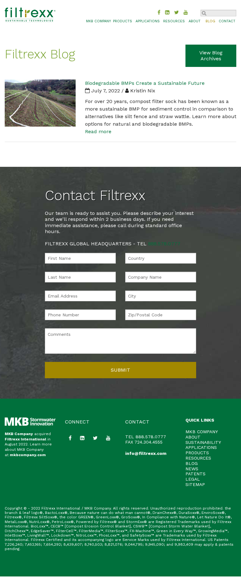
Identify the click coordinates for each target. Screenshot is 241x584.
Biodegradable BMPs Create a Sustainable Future (145, 83)
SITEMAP (195, 484)
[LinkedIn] (167, 12)
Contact (227, 21)
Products (122, 21)
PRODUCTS (197, 452)
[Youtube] (186, 12)
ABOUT (193, 436)
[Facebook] (159, 12)
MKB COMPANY (98, 21)
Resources (174, 21)
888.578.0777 (164, 244)
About (195, 21)
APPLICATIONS (201, 447)
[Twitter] (176, 12)
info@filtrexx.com (145, 453)
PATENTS (195, 473)
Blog (210, 21)
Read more (98, 131)
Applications (148, 21)
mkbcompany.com (28, 455)
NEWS (191, 468)
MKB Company (19, 434)
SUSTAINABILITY (203, 442)
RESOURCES (198, 458)
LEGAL (192, 479)
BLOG (191, 463)
